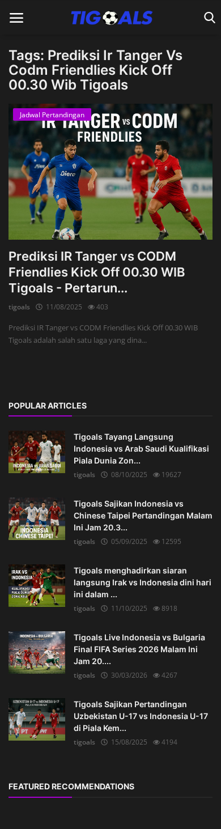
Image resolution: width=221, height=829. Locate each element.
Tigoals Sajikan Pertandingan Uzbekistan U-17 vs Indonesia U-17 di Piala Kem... (141, 716)
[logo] (110, 17)
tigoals (19, 307)
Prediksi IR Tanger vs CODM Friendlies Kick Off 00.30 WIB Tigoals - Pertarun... (96, 272)
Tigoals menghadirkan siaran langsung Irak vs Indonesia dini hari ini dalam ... (142, 582)
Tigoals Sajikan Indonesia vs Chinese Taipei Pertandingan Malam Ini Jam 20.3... (143, 515)
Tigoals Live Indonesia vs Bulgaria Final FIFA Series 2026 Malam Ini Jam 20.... (139, 649)
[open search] (207, 18)
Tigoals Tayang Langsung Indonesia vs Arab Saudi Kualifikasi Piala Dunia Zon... (141, 448)
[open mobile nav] (16, 18)
